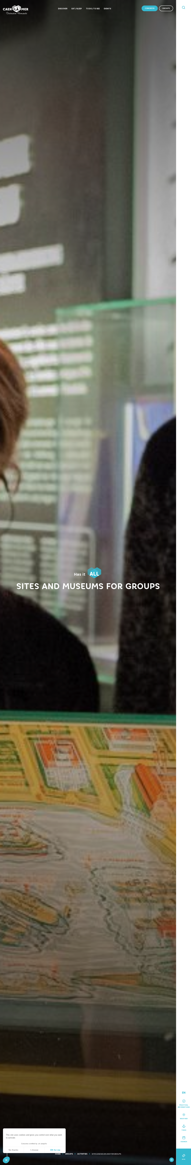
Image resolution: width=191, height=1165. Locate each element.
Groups (166, 8)
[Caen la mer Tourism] (15, 9)
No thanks (13, 1150)
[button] (6, 1160)
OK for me (55, 1150)
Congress (149, 8)
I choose (34, 1150)
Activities (82, 1154)
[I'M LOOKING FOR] (183, 7)
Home (58, 1154)
